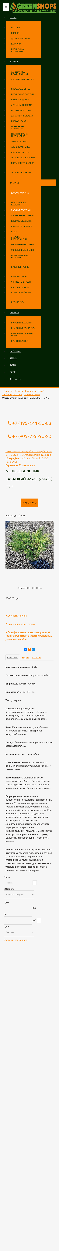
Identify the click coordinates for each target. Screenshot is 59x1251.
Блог (13, 372)
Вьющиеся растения (21, 226)
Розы (14, 232)
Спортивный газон (20, 287)
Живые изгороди (19, 141)
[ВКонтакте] (25, 649)
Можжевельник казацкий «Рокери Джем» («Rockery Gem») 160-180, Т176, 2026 (28, 458)
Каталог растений (20, 193)
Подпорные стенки (21, 110)
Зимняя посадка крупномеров (19, 135)
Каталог (14, 183)
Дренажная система (21, 105)
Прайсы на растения (21, 323)
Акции (13, 358)
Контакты (15, 379)
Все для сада (17, 302)
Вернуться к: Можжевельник (20, 465)
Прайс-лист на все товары (21, 623)
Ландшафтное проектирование (20, 73)
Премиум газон (18, 276)
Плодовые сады (19, 121)
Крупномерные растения (19, 204)
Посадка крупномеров (22, 163)
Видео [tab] (25, 657)
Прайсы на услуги (20, 341)
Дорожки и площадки (22, 116)
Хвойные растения (20, 210)
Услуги (14, 61)
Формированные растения (19, 256)
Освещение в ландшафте (18, 127)
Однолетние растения (22, 250)
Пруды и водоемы (20, 100)
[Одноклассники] (29, 649)
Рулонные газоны (20, 267)
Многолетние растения (23, 244)
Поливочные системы (22, 94)
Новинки (15, 351)
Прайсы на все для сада (23, 328)
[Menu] (6, 7)
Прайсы (14, 312)
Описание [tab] (12, 657)
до (5, 913)
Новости (15, 33)
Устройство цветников (23, 158)
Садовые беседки (20, 152)
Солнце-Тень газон (21, 282)
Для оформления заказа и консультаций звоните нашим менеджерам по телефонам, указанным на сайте (28, 636)
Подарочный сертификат (17, 50)
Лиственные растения (22, 215)
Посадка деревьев (20, 89)
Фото (13, 365)
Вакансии (16, 44)
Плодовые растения (21, 221)
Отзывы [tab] (36, 657)
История (15, 28)
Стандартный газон (21, 293)
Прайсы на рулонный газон (22, 334)
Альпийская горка (20, 147)
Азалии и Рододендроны (19, 238)
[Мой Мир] (33, 649)
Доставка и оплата (20, 38)
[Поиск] (35, 882)
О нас (13, 17)
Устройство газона (21, 172)
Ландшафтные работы (22, 79)
